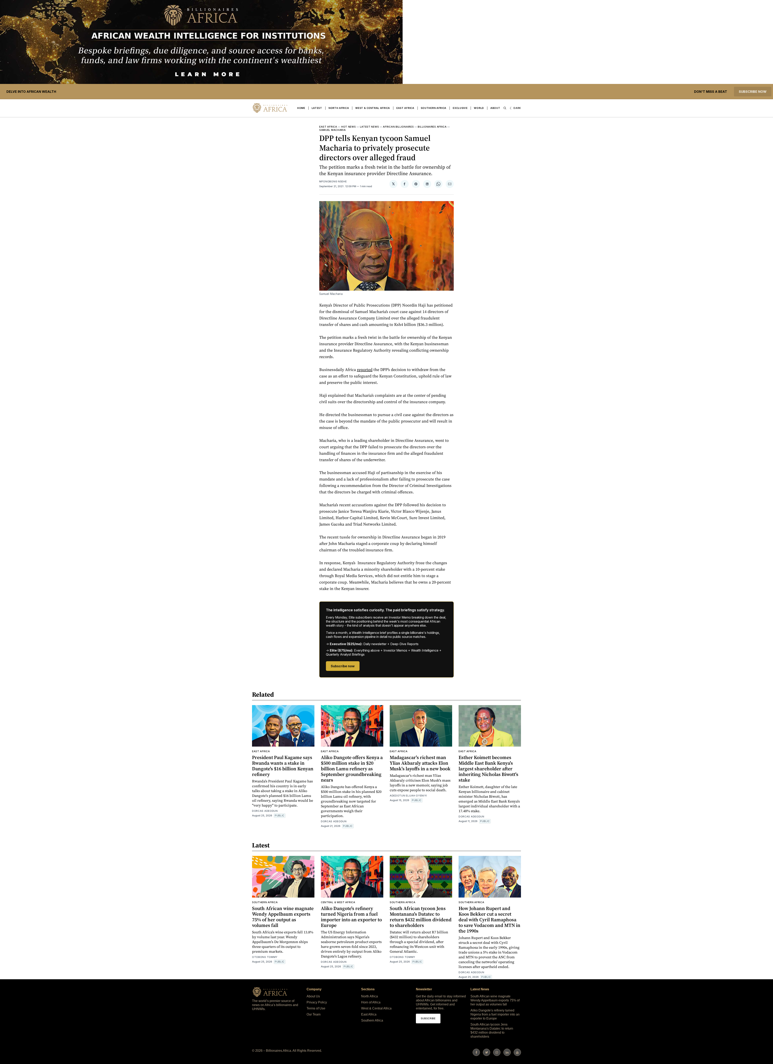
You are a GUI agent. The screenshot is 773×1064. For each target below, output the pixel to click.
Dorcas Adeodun (265, 810)
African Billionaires (398, 126)
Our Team (313, 1014)
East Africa (405, 107)
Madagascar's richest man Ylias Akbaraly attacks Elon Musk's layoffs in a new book (420, 763)
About (495, 107)
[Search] (504, 108)
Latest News (369, 126)
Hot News (348, 126)
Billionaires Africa (432, 126)
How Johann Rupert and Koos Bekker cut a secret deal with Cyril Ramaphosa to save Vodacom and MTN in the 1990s (489, 919)
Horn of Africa (370, 1002)
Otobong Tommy (265, 957)
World (479, 107)
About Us (313, 996)
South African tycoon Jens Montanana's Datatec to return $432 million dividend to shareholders (421, 917)
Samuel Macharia (332, 129)
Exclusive (460, 107)
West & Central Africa (372, 107)
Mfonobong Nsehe (333, 181)
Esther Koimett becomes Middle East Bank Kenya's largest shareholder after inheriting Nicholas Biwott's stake (488, 768)
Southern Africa (433, 107)
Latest (317, 107)
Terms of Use (316, 1008)
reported (364, 369)
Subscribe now (753, 92)
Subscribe (428, 1018)
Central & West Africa (338, 902)
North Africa (339, 107)
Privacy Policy (317, 1002)
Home (301, 107)
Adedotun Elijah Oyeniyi (408, 795)
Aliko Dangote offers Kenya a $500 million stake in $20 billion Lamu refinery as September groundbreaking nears (352, 768)
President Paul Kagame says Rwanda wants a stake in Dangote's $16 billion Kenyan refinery (282, 766)
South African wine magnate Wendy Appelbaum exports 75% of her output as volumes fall (283, 917)
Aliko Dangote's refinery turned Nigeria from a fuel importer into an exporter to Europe (351, 917)
